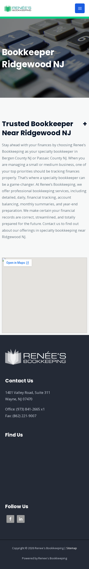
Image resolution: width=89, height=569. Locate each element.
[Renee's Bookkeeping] (17, 8)
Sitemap (71, 548)
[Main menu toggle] (80, 8)
